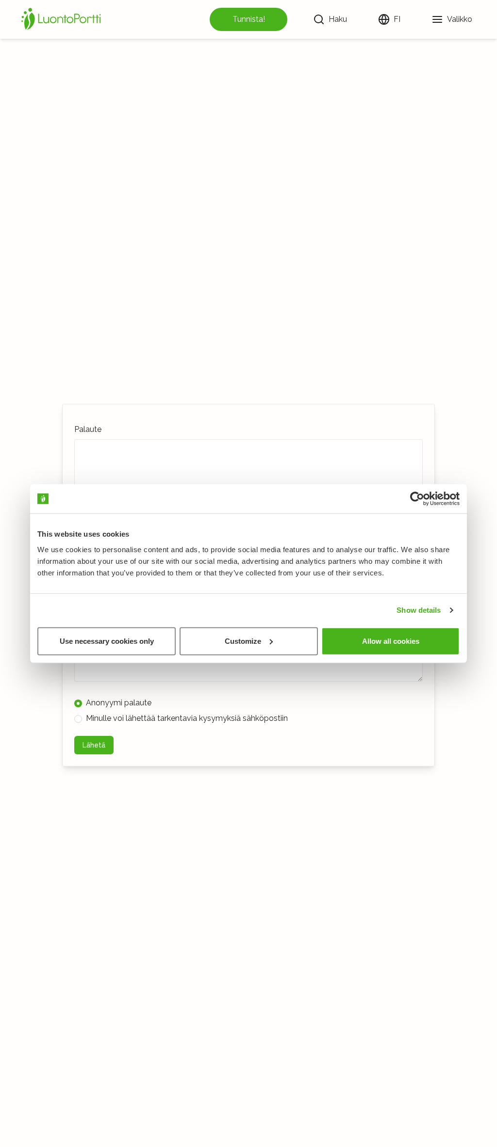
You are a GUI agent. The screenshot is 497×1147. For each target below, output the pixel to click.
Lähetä (94, 745)
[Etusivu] (62, 19)
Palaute (87, 429)
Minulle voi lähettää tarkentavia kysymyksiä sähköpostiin (187, 718)
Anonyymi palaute (118, 702)
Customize (243, 641)
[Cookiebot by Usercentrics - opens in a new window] (417, 499)
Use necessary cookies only (107, 641)
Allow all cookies (390, 641)
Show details (419, 610)
